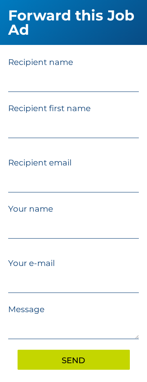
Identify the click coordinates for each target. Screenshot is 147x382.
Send (73, 360)
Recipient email (39, 163)
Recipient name (40, 62)
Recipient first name (49, 108)
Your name (30, 209)
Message (26, 309)
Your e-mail (31, 263)
